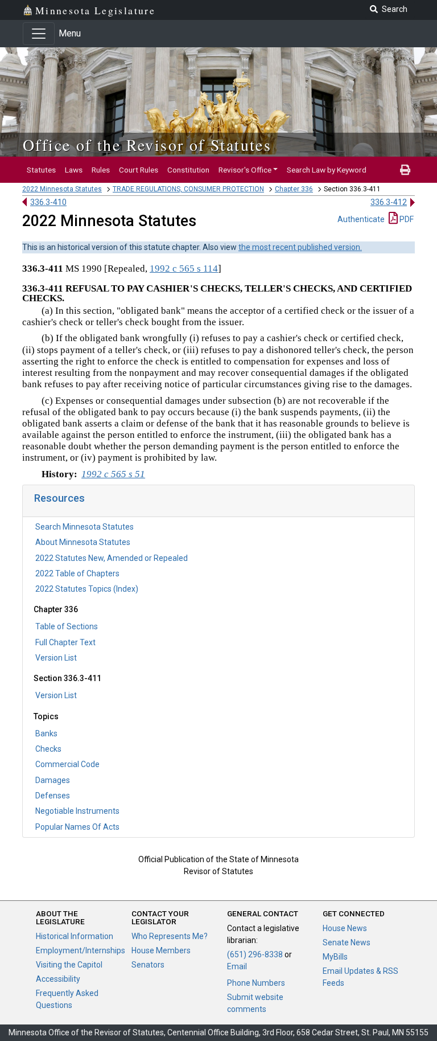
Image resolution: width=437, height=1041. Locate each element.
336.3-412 (388, 202)
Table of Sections (66, 626)
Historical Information (74, 936)
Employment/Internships (80, 950)
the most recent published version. (300, 247)
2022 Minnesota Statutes (62, 189)
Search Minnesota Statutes (84, 526)
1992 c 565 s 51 (113, 474)
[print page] (405, 169)
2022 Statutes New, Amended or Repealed (111, 558)
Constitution (188, 169)
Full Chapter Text (65, 642)
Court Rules (138, 169)
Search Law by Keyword (326, 169)
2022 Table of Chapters (77, 573)
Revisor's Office (244, 169)
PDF (406, 219)
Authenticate (361, 219)
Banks (46, 733)
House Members (161, 950)
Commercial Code (67, 764)
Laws (74, 169)
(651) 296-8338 (255, 954)
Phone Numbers (256, 982)
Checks (48, 748)
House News (345, 928)
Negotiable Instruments (77, 810)
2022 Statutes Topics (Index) (86, 588)
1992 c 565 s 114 (184, 268)
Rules (101, 169)
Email (237, 966)
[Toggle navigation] (39, 33)
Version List (56, 657)
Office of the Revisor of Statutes (147, 144)
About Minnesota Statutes (82, 542)
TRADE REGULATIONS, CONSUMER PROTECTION (188, 189)
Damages (52, 780)
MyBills (335, 956)
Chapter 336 (294, 189)
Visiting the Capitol (69, 964)
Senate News (346, 942)
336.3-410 (48, 202)
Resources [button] (59, 498)
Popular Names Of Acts (77, 826)
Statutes (41, 169)
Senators (147, 964)
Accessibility (58, 978)
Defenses (52, 795)
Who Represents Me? (169, 936)
